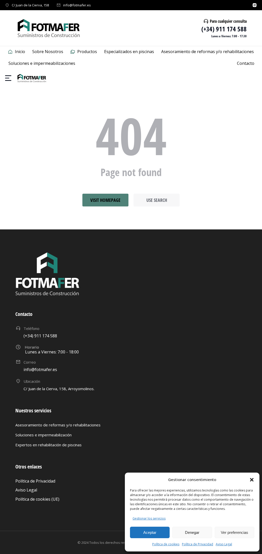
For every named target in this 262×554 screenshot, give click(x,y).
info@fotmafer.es (77, 5)
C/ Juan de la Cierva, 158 (30, 5)
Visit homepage (105, 200)
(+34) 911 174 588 (224, 28)
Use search (156, 200)
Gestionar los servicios (149, 518)
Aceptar (149, 532)
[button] (251, 479)
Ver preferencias (234, 532)
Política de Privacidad (197, 544)
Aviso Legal (224, 544)
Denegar (192, 532)
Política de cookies (165, 544)
